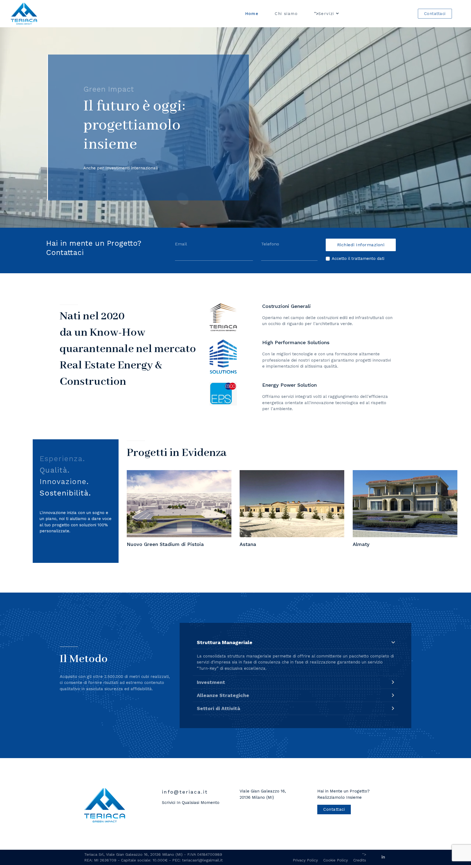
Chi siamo (286, 13)
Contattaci (435, 13)
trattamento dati (367, 258)
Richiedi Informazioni (361, 244)
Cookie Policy (335, 860)
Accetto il (358, 258)
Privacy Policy (305, 860)
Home (251, 13)
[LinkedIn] (383, 857)
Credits (359, 860)
